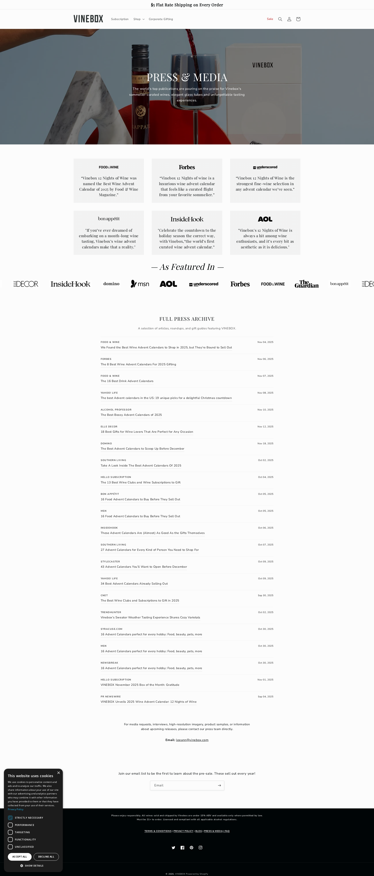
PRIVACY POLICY (183, 831)
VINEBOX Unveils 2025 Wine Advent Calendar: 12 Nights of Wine (149, 702)
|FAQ (226, 831)
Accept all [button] (19, 856)
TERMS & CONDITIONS (157, 831)
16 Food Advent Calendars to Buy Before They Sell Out (140, 499)
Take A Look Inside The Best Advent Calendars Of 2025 (141, 465)
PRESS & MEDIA (213, 831)
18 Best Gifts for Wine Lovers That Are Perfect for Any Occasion (147, 432)
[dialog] (33, 820)
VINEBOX (180, 873)
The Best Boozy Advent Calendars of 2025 (131, 415)
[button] (298, 19)
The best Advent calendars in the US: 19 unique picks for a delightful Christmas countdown (166, 398)
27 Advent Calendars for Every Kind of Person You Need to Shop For (150, 550)
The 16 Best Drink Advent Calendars (127, 381)
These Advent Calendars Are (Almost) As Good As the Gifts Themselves (153, 533)
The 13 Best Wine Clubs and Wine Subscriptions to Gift (141, 482)
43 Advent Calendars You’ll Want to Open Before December (144, 567)
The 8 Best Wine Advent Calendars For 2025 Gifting (138, 364)
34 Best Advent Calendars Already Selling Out (134, 584)
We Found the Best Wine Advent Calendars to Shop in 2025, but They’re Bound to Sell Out (166, 347)
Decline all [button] (46, 856)
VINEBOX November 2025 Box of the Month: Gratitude (140, 685)
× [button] (58, 772)
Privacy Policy (15, 809)
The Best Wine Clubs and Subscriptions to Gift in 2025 (140, 600)
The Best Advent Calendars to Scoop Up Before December (142, 449)
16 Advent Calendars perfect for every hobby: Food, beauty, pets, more (151, 634)
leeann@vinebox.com (192, 740)
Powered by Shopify (197, 873)
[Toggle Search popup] (280, 19)
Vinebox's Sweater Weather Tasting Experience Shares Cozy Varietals (150, 617)
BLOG (198, 831)
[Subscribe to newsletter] (219, 785)
